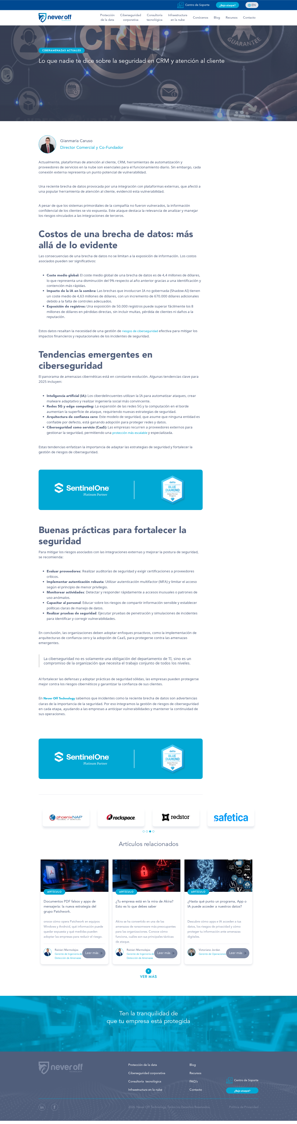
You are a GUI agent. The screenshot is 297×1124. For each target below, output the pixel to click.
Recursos (231, 17)
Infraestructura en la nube (145, 1089)
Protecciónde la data (107, 18)
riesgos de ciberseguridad (140, 331)
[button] (144, 831)
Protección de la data (142, 1065)
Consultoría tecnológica (154, 18)
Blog (217, 17)
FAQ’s (194, 1081)
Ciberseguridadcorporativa (130, 18)
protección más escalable (129, 433)
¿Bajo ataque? (227, 5)
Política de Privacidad (243, 1107)
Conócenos (200, 17)
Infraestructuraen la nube (177, 18)
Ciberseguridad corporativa (146, 1073)
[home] (55, 18)
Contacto (249, 17)
